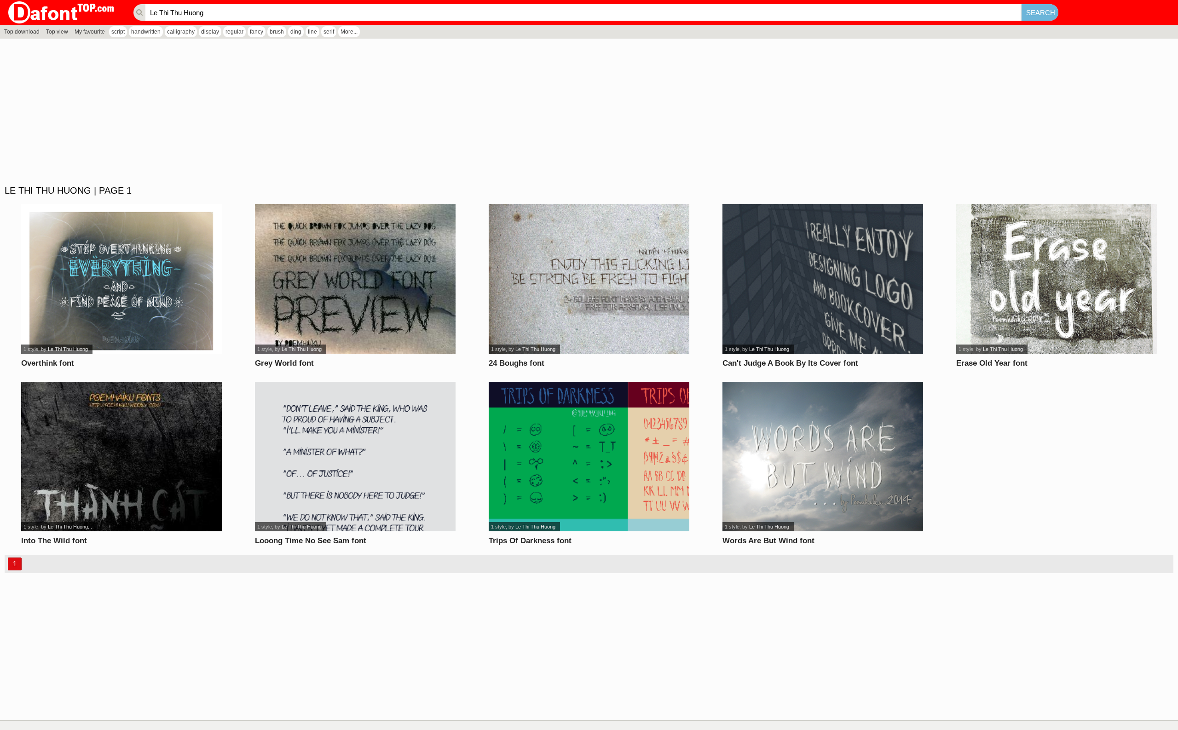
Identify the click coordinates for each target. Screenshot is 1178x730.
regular (234, 32)
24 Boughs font (516, 363)
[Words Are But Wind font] (823, 456)
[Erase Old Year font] (1056, 279)
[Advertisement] (276, 112)
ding (295, 32)
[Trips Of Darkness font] (589, 456)
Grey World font (284, 363)
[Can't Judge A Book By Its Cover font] (823, 279)
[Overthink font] (121, 279)
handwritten (146, 32)
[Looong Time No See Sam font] (355, 456)
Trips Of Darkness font (530, 540)
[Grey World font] (355, 279)
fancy (256, 32)
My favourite (90, 32)
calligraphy (181, 32)
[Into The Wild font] (121, 456)
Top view (57, 32)
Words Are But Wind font (768, 540)
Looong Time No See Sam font (310, 540)
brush (277, 32)
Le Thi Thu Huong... (70, 526)
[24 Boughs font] (589, 279)
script (118, 32)
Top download (22, 32)
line (312, 32)
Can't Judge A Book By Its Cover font (790, 363)
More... (349, 32)
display (210, 32)
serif (328, 32)
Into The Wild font (54, 540)
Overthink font (47, 363)
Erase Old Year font (992, 363)
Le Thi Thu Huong (68, 349)
